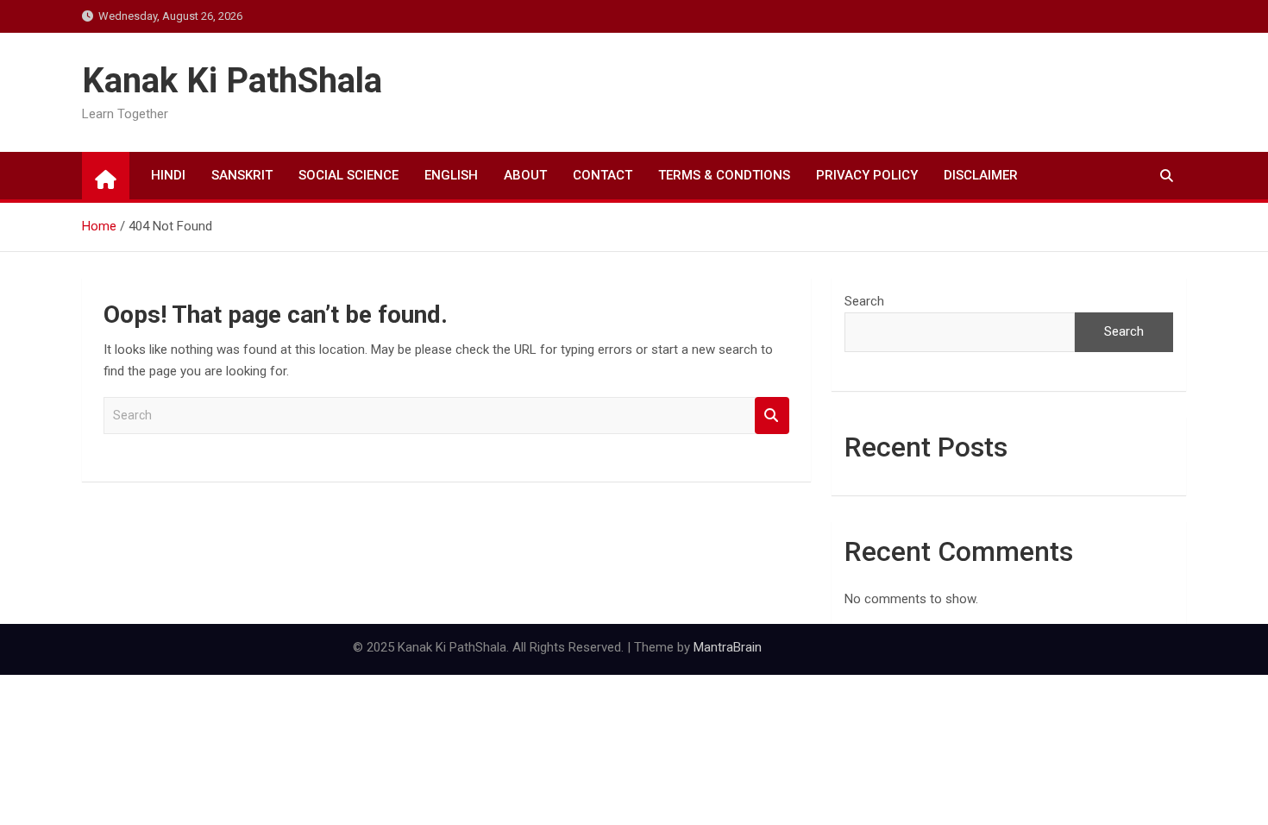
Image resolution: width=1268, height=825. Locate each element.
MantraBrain (728, 647)
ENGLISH (451, 175)
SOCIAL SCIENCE (348, 175)
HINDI (168, 175)
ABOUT (525, 175)
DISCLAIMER (981, 175)
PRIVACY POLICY (867, 175)
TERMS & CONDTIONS (724, 175)
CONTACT (602, 175)
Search (772, 415)
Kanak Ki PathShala (232, 80)
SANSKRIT (242, 175)
